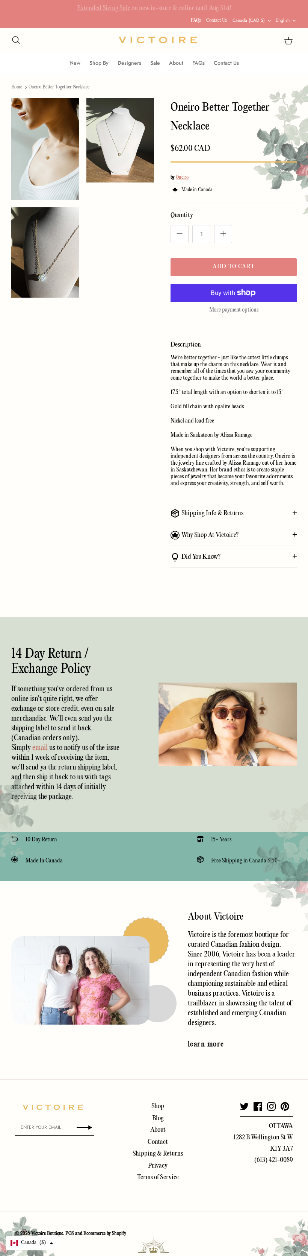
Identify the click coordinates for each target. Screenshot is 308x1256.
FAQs (196, 20)
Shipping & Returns (158, 1153)
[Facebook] (258, 1106)
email (40, 748)
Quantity (182, 215)
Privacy (158, 1165)
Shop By (99, 63)
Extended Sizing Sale (103, 7)
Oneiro (182, 177)
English (283, 20)
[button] (32, 1243)
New (74, 63)
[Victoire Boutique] (157, 40)
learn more (206, 1044)
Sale (155, 63)
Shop (157, 1106)
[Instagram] (271, 1106)
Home (16, 87)
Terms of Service (158, 1177)
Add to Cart (234, 266)
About (176, 63)
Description (186, 344)
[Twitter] (244, 1106)
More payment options (233, 310)
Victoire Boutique (47, 1233)
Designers (129, 63)
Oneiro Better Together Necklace (59, 87)
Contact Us (216, 20)
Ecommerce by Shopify (104, 1233)
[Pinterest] (285, 1106)
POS (69, 1233)
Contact (158, 1142)
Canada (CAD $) (249, 20)
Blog (158, 1118)
